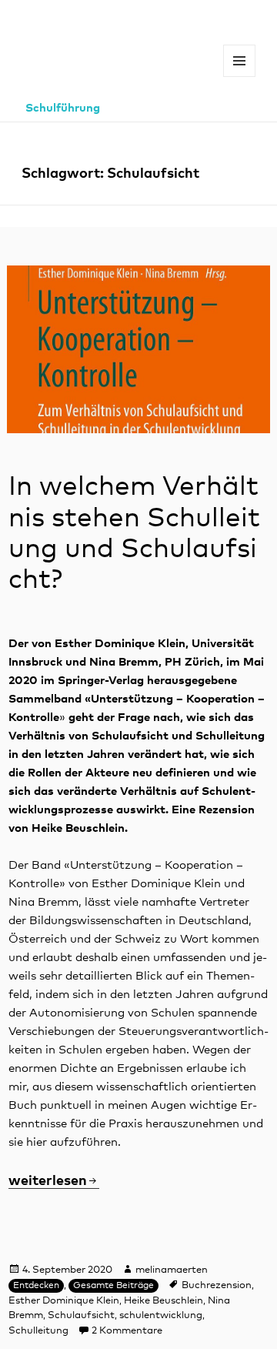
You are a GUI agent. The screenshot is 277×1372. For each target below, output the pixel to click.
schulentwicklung (160, 1315)
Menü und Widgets (239, 76)
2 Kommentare (127, 1331)
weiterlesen (53, 1181)
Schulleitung (38, 1331)
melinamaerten (171, 1270)
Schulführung (62, 108)
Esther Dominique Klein (63, 1301)
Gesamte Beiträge (113, 1285)
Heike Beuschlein (163, 1301)
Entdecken (36, 1285)
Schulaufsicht (81, 1315)
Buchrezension (217, 1285)
